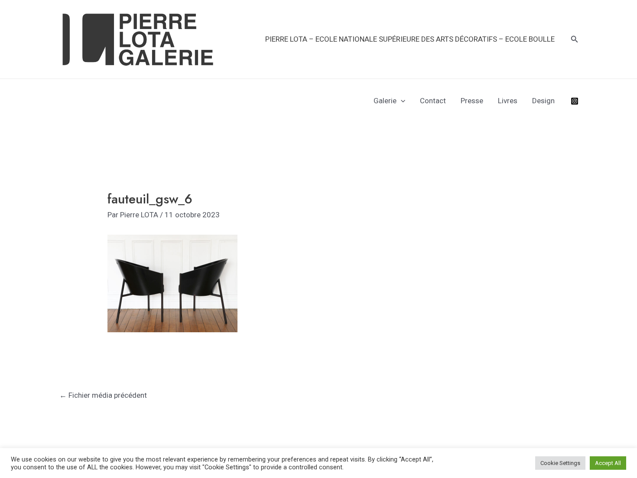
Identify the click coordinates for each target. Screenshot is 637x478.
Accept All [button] (608, 463)
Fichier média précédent (103, 395)
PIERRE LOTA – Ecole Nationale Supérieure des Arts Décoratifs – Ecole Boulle (410, 39)
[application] (400, 100)
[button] (574, 39)
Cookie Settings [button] (560, 463)
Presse (472, 100)
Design (543, 100)
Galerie (385, 100)
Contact (433, 100)
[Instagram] (574, 101)
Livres (507, 100)
